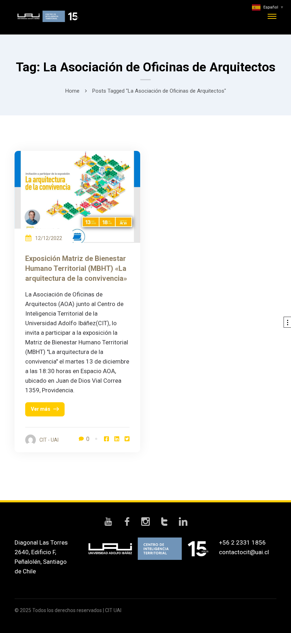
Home (72, 91)
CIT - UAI (49, 440)
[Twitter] (127, 439)
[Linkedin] (116, 439)
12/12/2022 (48, 238)
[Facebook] (106, 439)
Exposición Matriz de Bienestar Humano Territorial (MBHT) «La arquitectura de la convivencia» (76, 268)
